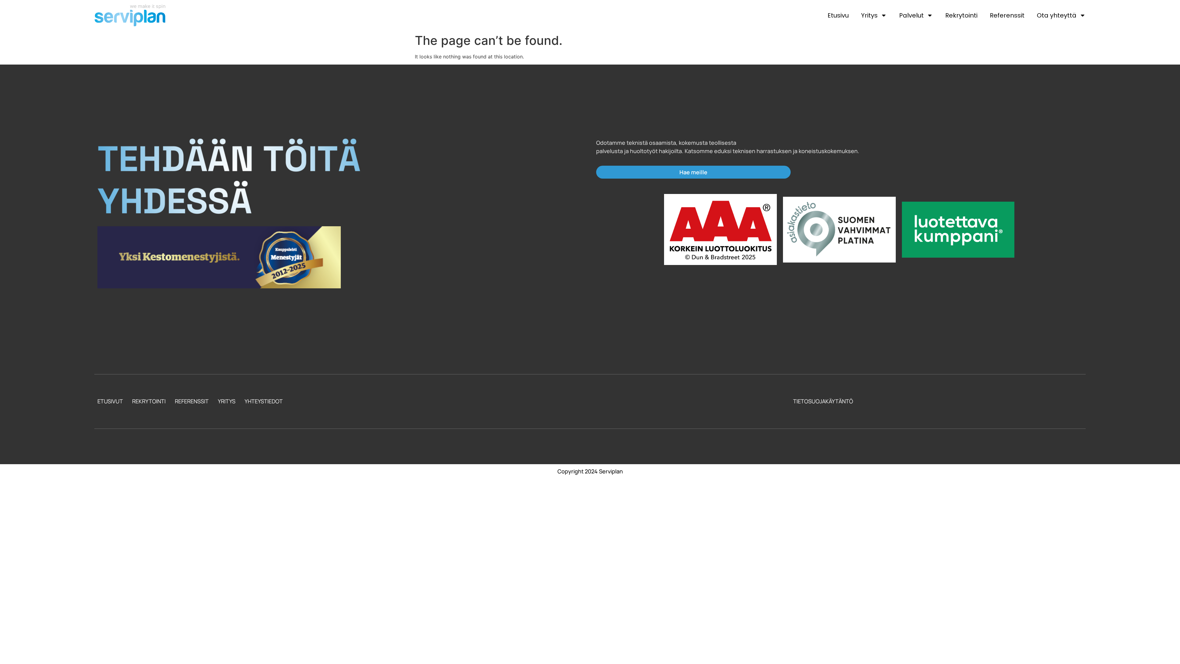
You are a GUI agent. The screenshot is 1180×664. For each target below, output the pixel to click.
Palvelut (911, 15)
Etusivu (838, 15)
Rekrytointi (961, 15)
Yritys (869, 15)
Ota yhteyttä (1056, 15)
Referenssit (1007, 15)
